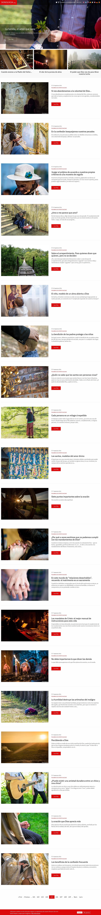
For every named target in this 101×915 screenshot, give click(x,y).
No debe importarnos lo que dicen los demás (71, 659)
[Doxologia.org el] (86, 2)
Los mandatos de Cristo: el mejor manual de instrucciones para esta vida (71, 619)
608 (65, 897)
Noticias (79, 2)
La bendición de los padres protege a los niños (72, 334)
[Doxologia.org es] (90, 2)
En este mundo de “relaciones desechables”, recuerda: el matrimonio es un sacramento (71, 579)
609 (69, 897)
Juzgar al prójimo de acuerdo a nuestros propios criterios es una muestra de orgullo (73, 173)
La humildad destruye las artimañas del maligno (73, 699)
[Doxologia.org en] (83, 2)
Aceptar (80, 912)
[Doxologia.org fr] (94, 2)
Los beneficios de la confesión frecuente (69, 862)
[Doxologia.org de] (97, 2)
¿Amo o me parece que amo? (64, 212)
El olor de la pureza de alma (50, 72)
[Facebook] (59, 2)
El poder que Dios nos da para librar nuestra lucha (84, 73)
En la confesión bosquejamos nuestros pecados (72, 131)
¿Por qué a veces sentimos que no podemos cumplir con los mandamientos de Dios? (74, 538)
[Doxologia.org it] (92, 2)
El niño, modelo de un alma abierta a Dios (70, 293)
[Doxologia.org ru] (88, 2)
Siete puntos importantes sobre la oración (70, 496)
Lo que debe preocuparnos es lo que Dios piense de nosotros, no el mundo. (73, 662)
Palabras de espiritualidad (67, 2)
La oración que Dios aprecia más (66, 821)
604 (47, 897)
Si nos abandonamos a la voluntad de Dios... (71, 91)
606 (57, 897)
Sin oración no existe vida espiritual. (62, 500)
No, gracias (87, 912)
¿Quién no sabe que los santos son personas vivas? (74, 375)
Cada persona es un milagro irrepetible (69, 415)
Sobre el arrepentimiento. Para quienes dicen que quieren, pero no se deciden (73, 254)
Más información (35, 913)
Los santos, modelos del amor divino (67, 456)
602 (38, 897)
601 (34, 897)
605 (52, 897)
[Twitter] (57, 2)
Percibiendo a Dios (59, 740)
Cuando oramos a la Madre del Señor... (16, 72)
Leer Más (11, 39)
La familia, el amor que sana (20, 29)
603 (42, 897)
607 (61, 897)
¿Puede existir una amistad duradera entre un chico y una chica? (75, 782)
